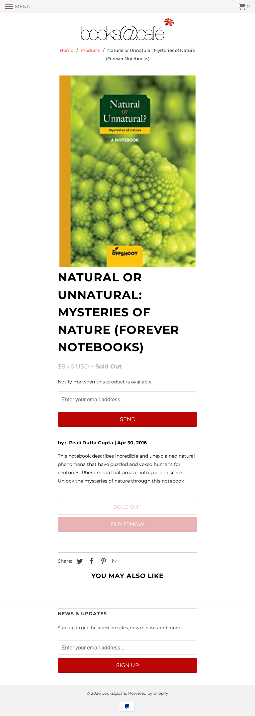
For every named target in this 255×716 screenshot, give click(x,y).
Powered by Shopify (148, 693)
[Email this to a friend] (114, 561)
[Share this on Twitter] (78, 561)
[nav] (18, 6)
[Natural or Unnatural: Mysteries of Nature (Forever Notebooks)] (127, 171)
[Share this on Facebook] (90, 561)
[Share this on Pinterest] (102, 561)
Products (90, 50)
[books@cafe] (127, 30)
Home (66, 50)
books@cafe (114, 693)
